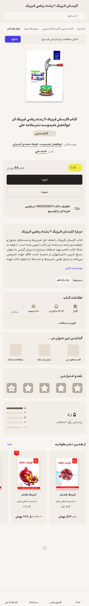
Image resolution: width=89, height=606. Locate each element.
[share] (34, 109)
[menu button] (6, 6)
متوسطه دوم (31, 29)
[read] (16, 350)
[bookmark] (54, 109)
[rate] (77, 388)
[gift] (44, 109)
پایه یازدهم (13, 29)
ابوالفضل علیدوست (51, 144)
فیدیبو (81, 29)
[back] (83, 6)
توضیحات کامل (73, 268)
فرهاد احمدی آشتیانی (25, 144)
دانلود (14, 39)
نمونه (44, 192)
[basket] (16, 6)
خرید (45, 179)
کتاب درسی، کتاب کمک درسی (57, 29)
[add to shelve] (73, 350)
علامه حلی (41, 151)
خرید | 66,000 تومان (44, 600)
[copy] (10, 209)
